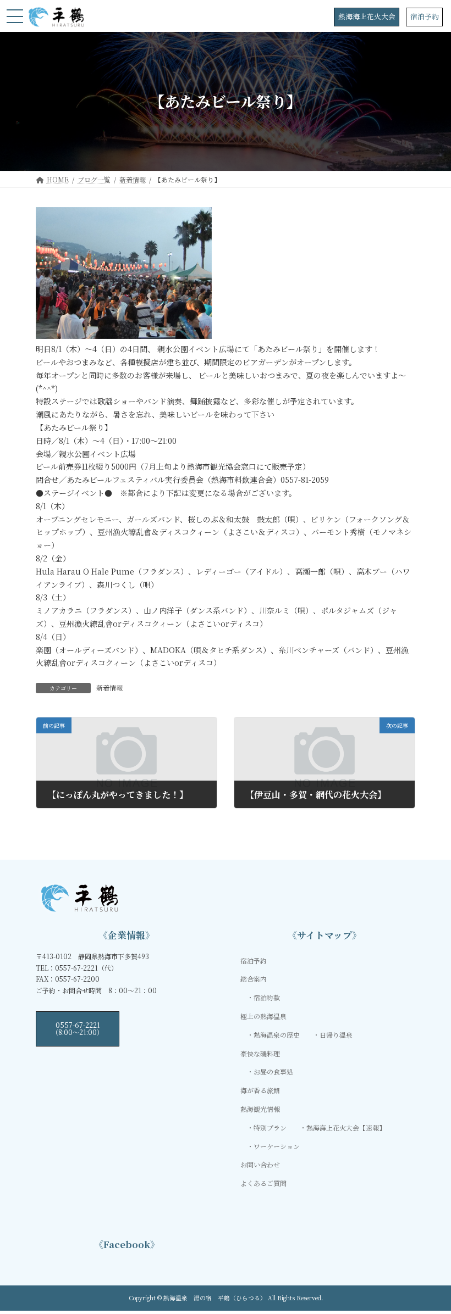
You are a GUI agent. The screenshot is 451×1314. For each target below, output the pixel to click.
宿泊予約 (424, 16)
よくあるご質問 (263, 1183)
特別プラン (270, 1127)
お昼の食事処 (273, 1071)
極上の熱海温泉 (263, 1016)
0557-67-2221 (77, 1028)
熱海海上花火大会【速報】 (346, 1127)
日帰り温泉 (336, 1034)
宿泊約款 (267, 997)
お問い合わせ (260, 1164)
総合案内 (253, 978)
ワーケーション (277, 1145)
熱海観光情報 (260, 1108)
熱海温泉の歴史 (277, 1034)
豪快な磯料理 (260, 1053)
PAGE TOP (430, 1264)
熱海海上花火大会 (366, 16)
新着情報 (109, 687)
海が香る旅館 (260, 1090)
